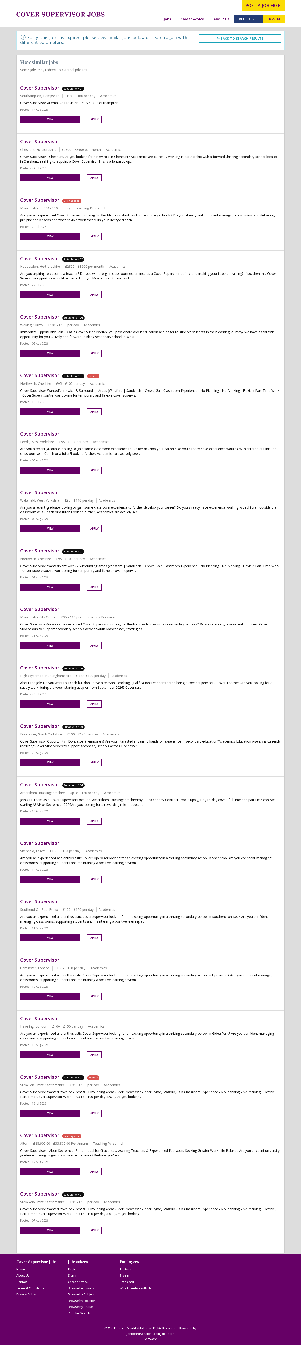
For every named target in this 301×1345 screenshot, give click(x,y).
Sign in (72, 1275)
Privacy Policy (26, 1294)
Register (74, 1269)
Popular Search (79, 1313)
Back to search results (242, 38)
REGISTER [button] (247, 18)
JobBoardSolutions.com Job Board (150, 1334)
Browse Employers (81, 1288)
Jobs (167, 18)
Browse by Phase (80, 1307)
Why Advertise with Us (135, 1288)
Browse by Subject (81, 1294)
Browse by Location (82, 1300)
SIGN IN (273, 18)
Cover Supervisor (39, 88)
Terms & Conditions (30, 1288)
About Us (222, 18)
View (50, 119)
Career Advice (192, 18)
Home (20, 1269)
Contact (21, 1282)
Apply (94, 119)
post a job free (263, 5)
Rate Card (127, 1282)
